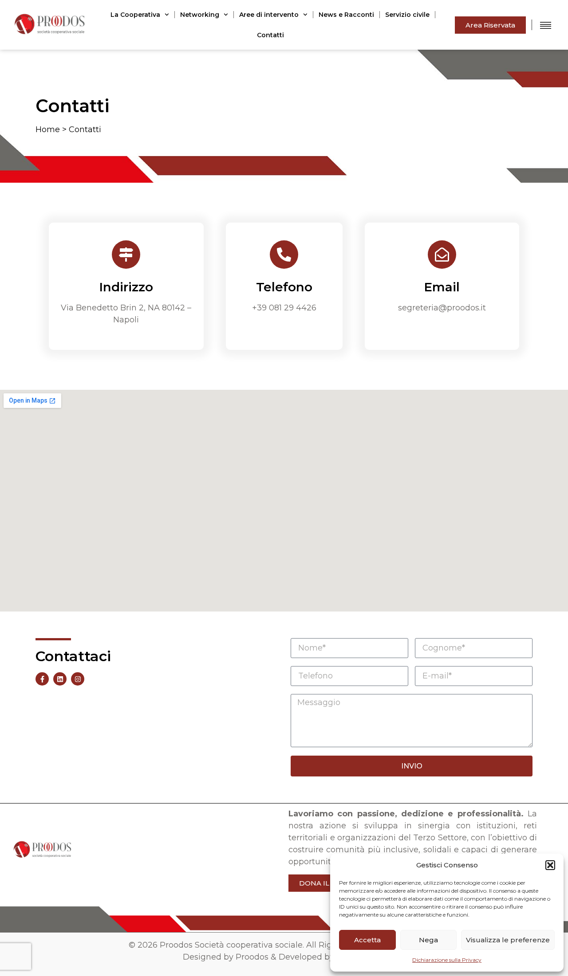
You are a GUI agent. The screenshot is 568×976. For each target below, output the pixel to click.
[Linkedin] (60, 679)
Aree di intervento (269, 15)
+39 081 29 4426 (284, 308)
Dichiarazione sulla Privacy (446, 959)
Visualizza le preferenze (508, 940)
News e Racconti (346, 15)
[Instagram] (77, 679)
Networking (199, 15)
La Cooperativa (135, 15)
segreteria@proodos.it (442, 308)
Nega (428, 940)
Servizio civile (407, 15)
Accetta (367, 940)
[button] (550, 865)
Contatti (270, 35)
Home (48, 129)
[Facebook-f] (42, 679)
